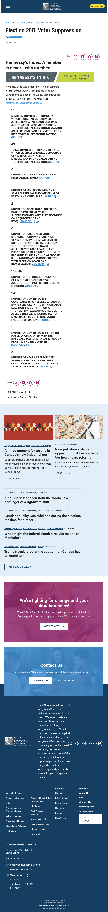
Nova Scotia (60, 818)
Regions (59, 788)
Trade (40, 546)
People (82, 797)
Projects (83, 788)
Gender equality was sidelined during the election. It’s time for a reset (42, 517)
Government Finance (15, 821)
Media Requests (86, 806)
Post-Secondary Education (38, 813)
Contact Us (85, 802)
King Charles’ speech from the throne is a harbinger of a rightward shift (36, 500)
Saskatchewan (61, 803)
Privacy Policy (64, 906)
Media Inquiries (19, 869)
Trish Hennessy (15, 36)
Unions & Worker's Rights (41, 445)
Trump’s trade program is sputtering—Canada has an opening (42, 553)
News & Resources (15, 793)
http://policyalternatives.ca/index (24, 102)
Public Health (71, 444)
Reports (26, 445)
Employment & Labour (13, 445)
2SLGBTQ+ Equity (39, 819)
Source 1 (26, 221)
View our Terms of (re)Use (46, 906)
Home (9, 22)
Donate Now (97, 6)
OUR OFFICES (64, 680)
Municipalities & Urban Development (41, 799)
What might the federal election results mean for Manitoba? (41, 535)
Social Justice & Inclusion (48, 510)
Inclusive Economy (14, 816)
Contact (38, 680)
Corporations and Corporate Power (13, 809)
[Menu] (8, 6)
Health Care (60, 444)
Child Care (35, 806)
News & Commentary (28, 492)
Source (17, 137)
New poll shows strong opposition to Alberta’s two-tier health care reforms (76, 453)
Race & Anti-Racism (40, 824)
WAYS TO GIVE (51, 626)
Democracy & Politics (26, 22)
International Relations (16, 826)
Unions (9, 803)
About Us (84, 792)
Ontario (58, 813)
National (59, 793)
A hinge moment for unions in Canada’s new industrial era (27, 452)
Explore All (35, 834)
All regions (13, 858)
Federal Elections (50, 22)
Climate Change (38, 829)
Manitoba (41, 528)
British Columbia (62, 798)
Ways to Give (86, 811)
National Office (25, 392)
